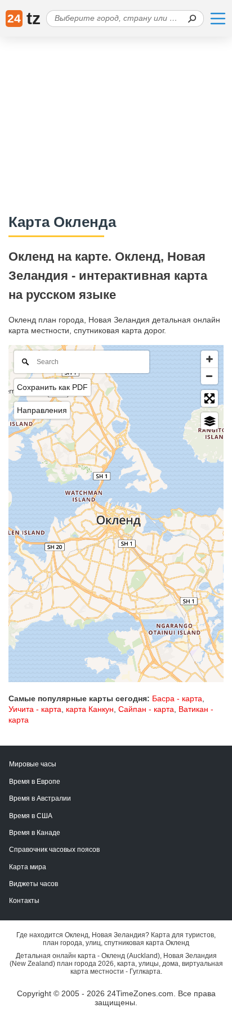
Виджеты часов (33, 884)
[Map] (116, 513)
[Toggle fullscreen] (209, 398)
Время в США (30, 816)
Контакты (24, 901)
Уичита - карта (34, 709)
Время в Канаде (34, 833)
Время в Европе (34, 782)
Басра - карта (177, 698)
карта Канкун (90, 709)
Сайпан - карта (146, 709)
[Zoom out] (209, 375)
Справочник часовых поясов (54, 850)
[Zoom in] (209, 359)
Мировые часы (32, 764)
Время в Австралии (40, 798)
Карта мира (27, 867)
